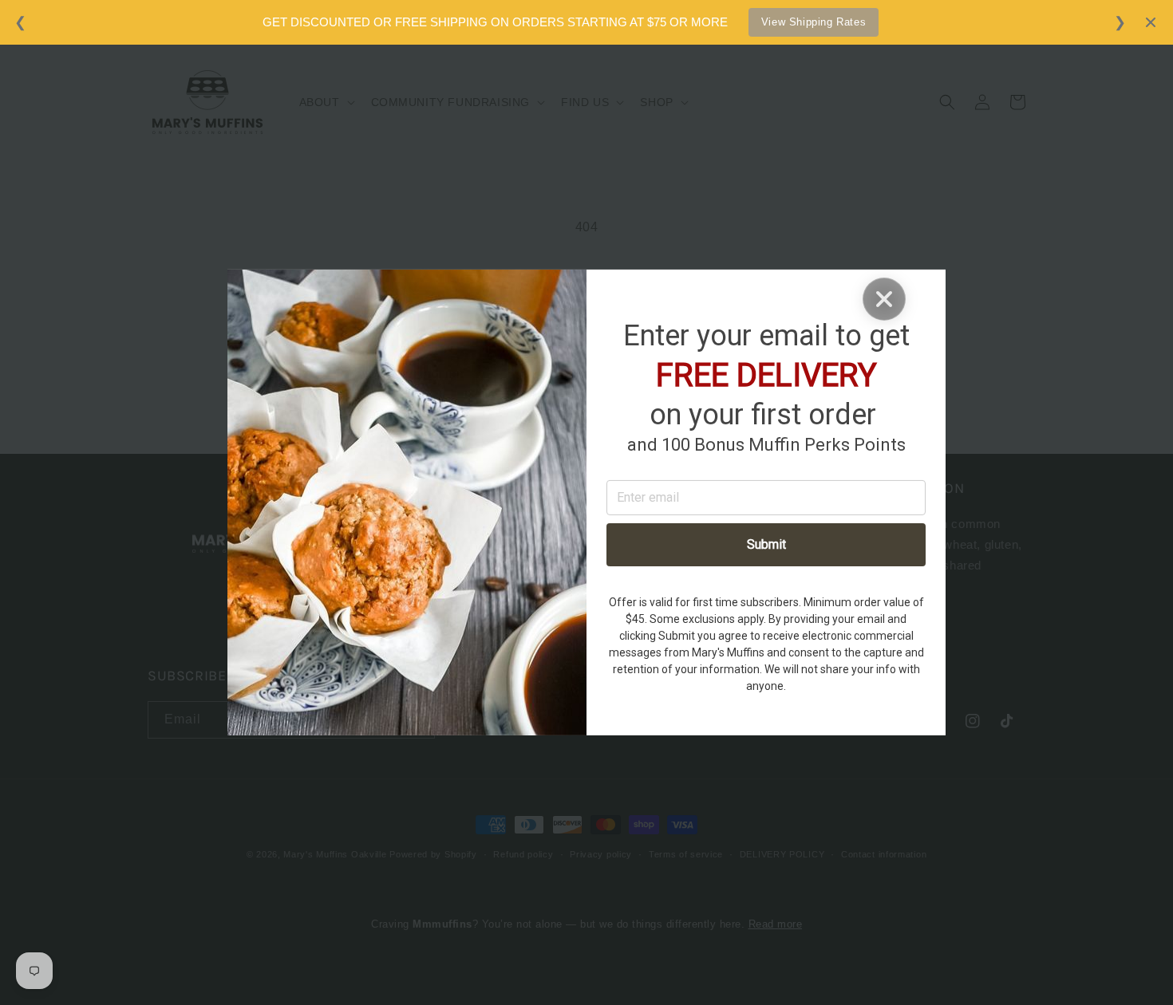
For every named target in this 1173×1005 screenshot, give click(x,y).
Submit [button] (766, 544)
